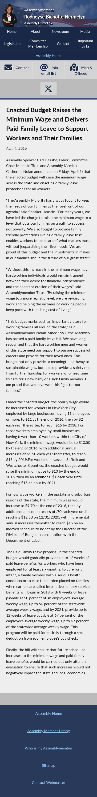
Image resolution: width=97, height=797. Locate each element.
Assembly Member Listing (48, 730)
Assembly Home (48, 55)
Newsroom (60, 31)
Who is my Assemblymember (48, 748)
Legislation (12, 43)
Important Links (85, 43)
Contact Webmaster (48, 782)
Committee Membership (38, 43)
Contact (63, 43)
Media (85, 31)
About (35, 31)
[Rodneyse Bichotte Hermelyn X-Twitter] (48, 88)
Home (11, 31)
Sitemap (48, 765)
